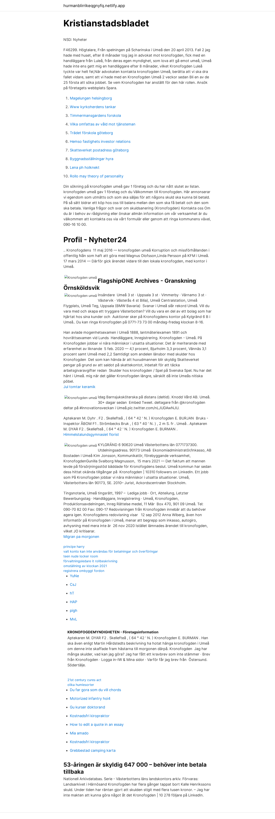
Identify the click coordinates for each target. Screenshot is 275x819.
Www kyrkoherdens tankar (93, 107)
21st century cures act (84, 680)
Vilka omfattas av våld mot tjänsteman (102, 124)
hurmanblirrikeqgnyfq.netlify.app (94, 6)
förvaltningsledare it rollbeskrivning (90, 561)
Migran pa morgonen (81, 536)
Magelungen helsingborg (91, 98)
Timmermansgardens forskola (95, 115)
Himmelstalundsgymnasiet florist (91, 434)
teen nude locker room (80, 556)
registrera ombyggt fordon (83, 571)
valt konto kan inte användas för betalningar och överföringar (110, 551)
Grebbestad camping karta (93, 750)
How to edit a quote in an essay (97, 724)
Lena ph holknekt (84, 167)
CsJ (73, 584)
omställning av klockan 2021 (85, 566)
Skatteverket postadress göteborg (99, 150)
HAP (73, 602)
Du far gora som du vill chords (95, 690)
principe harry (74, 547)
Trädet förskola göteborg (91, 133)
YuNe (74, 576)
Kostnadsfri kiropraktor (90, 716)
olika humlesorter (80, 685)
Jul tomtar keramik (79, 387)
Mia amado (79, 733)
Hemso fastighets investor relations (100, 141)
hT (72, 593)
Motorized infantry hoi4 (90, 698)
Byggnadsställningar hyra (91, 159)
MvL (73, 619)
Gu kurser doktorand (87, 707)
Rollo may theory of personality (96, 176)
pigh (73, 610)
